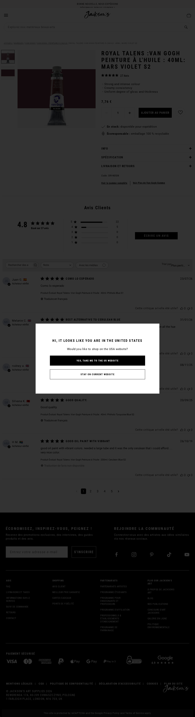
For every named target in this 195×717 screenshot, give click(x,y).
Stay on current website (97, 374)
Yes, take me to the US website (97, 360)
